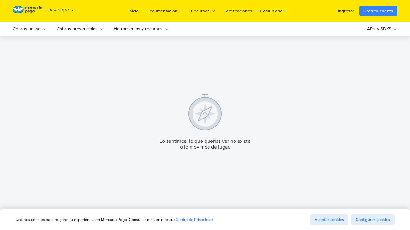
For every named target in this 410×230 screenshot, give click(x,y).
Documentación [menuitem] (161, 10)
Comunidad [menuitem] (271, 10)
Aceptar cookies (329, 220)
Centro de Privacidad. (195, 220)
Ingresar (346, 11)
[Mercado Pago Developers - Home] (43, 11)
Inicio (133, 11)
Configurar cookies (373, 220)
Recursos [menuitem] (200, 10)
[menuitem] (29, 29)
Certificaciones (237, 11)
